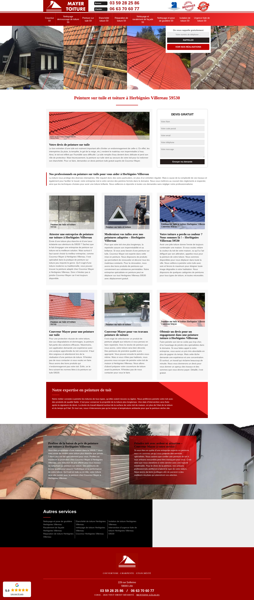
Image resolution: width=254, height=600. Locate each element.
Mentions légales (148, 595)
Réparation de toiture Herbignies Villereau (58, 535)
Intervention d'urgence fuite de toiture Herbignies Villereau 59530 (122, 530)
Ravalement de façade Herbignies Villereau (53, 529)
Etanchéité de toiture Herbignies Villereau (91, 523)
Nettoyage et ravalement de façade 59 (142, 19)
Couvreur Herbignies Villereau (90, 534)
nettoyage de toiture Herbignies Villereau (90, 529)
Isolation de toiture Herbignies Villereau (122, 523)
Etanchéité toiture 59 (104, 19)
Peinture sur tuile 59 (88, 19)
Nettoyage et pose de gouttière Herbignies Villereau (57, 523)
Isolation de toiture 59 (184, 19)
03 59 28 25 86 (124, 2)
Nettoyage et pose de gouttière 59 (166, 19)
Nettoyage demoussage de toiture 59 (68, 19)
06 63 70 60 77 (124, 8)
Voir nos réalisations (188, 47)
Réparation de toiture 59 (121, 19)
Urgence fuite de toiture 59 (202, 19)
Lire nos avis (17, 594)
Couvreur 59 (49, 19)
